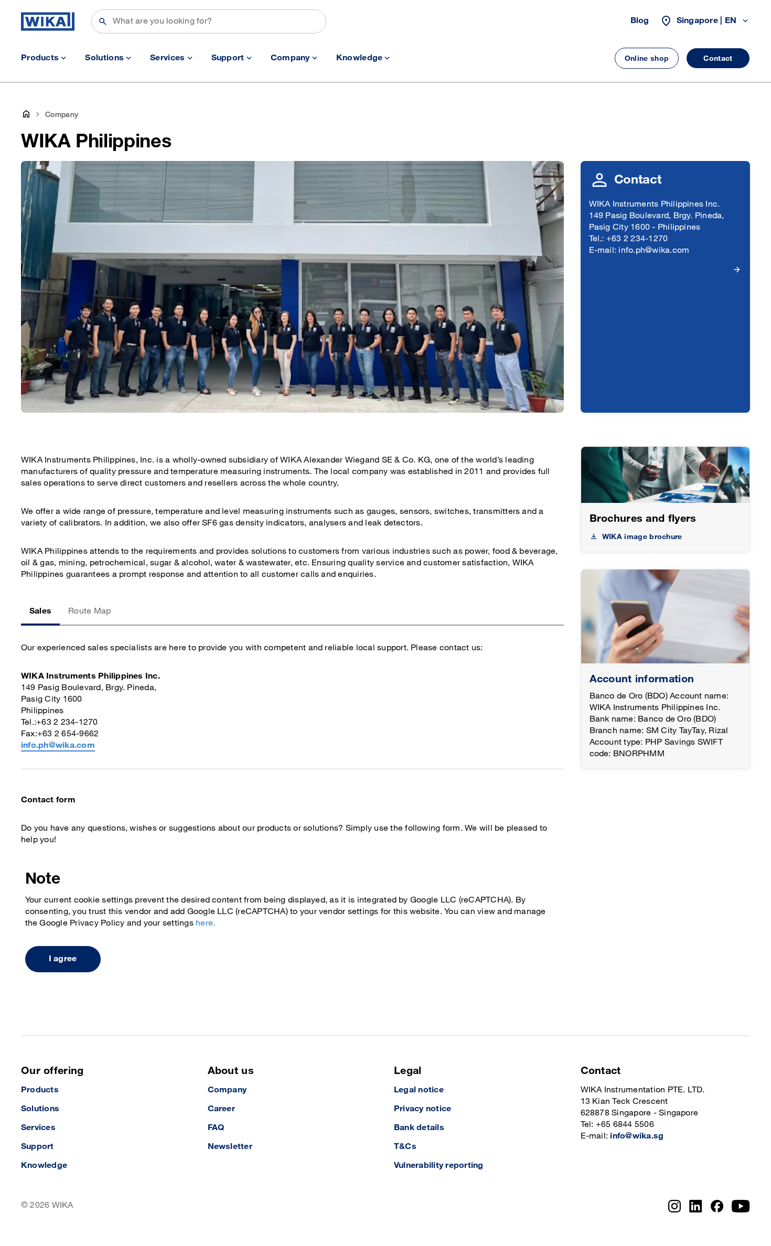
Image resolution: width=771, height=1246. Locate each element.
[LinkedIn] (695, 1206)
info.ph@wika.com (58, 745)
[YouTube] (741, 1206)
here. (205, 923)
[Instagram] (674, 1206)
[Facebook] (717, 1206)
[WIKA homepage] (47, 21)
